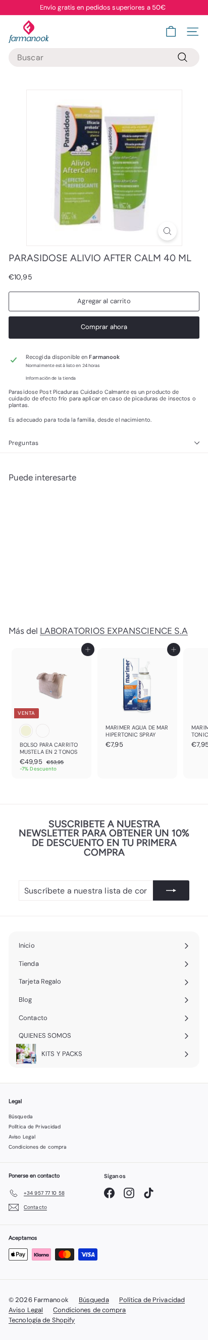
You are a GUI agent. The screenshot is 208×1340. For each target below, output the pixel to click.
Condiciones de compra (38, 1147)
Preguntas (23, 443)
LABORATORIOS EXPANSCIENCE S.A (114, 631)
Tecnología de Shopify (42, 1320)
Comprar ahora (104, 326)
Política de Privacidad (35, 1126)
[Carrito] (171, 32)
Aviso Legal (22, 1136)
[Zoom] (167, 231)
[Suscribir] (171, 890)
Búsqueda (21, 1116)
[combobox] (104, 57)
